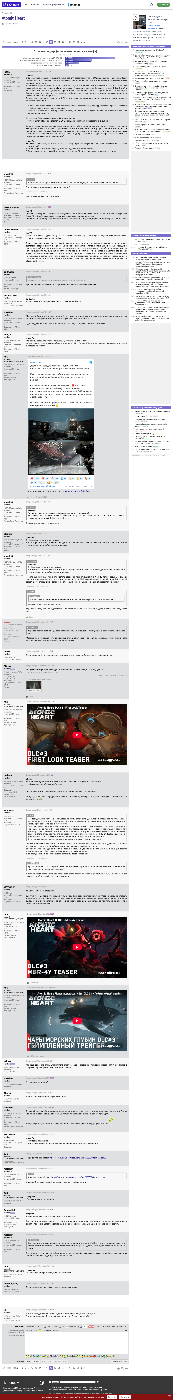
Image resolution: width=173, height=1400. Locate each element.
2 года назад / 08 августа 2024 (39, 651)
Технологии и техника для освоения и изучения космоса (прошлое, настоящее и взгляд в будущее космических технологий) (152, 113)
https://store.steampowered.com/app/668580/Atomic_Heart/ (77, 1158)
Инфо (116, 71)
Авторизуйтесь (33, 1361)
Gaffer (31, 617)
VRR (139, 244)
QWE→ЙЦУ (33, 1330)
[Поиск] (151, 4)
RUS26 (44, 497)
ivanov (42, 1056)
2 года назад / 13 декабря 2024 (39, 1134)
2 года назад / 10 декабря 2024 (40, 1061)
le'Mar (15, 23)
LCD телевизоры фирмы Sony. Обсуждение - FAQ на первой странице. (152, 94)
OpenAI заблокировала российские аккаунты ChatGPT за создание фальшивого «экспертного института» (152, 264)
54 (59, 42)
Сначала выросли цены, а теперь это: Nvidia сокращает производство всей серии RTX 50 (152, 297)
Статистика (97, 1387)
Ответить (123, 71)
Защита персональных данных (95, 1389)
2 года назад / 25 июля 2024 (38, 556)
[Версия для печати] (118, 42)
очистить (55, 1330)
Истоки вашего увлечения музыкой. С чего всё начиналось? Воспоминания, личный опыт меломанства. (153, 106)
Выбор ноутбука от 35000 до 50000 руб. (150, 125)
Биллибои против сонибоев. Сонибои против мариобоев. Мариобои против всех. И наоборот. (152, 88)
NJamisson (34, 983)
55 (63, 42)
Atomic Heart (13, 18)
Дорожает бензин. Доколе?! (145, 148)
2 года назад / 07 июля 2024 (38, 71)
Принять (111, 1397)
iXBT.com (52, 1393)
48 (36, 42)
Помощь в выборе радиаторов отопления (151, 81)
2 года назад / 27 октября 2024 (39, 810)
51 (47, 42)
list (102, 1326)
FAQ (90, 1387)
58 (74, 42)
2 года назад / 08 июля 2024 (38, 229)
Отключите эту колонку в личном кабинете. (148, 456)
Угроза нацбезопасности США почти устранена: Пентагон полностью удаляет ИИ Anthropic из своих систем (152, 318)
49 (40, 42)
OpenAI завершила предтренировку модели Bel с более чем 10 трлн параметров (152, 279)
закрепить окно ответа (16, 1336)
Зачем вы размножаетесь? (145, 140)
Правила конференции (72, 1387)
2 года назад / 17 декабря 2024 (39, 1283)
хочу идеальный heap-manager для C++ (150, 429)
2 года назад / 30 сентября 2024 (41, 701)
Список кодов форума (16, 1330)
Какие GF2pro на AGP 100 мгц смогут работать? (152, 411)
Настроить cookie (74, 1389)
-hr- (125, 1326)
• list (97, 1326)
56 (66, 42)
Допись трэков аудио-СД (144, 434)
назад (15, 42)
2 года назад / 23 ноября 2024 (39, 887)
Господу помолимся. (143, 134)
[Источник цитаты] (49, 83)
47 (32, 42)
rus (27, 1330)
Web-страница (9, 380)
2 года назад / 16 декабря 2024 (40, 1154)
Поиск (85, 1387)
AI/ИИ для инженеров (143, 137)
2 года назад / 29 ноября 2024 (40, 914)
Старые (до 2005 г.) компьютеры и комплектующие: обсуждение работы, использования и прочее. (149, 73)
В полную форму (120, 1361)
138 (69, 55)
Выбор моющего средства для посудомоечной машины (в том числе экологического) (153, 98)
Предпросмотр (61, 1361)
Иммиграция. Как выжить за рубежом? (150, 78)
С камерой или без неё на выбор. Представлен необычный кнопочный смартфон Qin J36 (149, 291)
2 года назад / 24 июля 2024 (38, 534)
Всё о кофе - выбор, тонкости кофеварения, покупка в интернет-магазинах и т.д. (152, 130)
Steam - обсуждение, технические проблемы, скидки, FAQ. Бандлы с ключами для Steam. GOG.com (152, 57)
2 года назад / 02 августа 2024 (39, 622)
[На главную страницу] (11, 4)
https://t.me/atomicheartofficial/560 (73, 491)
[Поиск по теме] (122, 42)
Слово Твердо (36, 497)
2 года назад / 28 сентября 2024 (40, 666)
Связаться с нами (55, 1387)
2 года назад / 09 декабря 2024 (41, 987)
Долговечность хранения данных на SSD (150, 67)
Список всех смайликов (16, 1332)
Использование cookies (58, 1389)
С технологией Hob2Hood (154, 25)
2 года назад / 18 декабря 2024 (40, 1310)
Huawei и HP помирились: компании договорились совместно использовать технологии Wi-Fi (150, 303)
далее (83, 42)
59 (78, 42)
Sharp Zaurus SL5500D (143, 446)
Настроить (124, 1397)
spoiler (73, 1326)
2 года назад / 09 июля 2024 (40, 356)
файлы (48, 1330)
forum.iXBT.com (99, 1393)
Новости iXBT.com (139, 254)
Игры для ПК (7, 13)
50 (43, 42)
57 (70, 42)
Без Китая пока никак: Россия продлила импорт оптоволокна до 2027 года (150, 258)
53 (55, 42)
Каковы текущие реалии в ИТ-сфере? (149, 50)
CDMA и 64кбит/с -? (142, 416)
